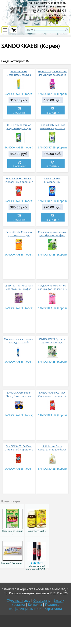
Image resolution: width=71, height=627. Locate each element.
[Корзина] (13, 29)
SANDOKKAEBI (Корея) (19, 94)
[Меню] (4, 29)
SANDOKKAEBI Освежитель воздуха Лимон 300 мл (19, 75)
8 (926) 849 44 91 (51, 10)
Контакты (35, 605)
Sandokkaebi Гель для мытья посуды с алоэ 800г (52, 128)
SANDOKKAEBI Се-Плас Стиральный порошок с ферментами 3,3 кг (52, 396)
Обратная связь (18, 600)
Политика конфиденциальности (34, 607)
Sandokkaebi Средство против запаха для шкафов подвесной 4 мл (19, 235)
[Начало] (35, 24)
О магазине (41, 600)
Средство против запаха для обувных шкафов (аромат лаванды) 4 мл (19, 289)
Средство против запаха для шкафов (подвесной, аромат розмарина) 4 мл (52, 289)
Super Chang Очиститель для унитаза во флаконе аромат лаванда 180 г (52, 75)
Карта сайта (53, 609)
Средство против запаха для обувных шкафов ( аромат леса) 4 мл (52, 235)
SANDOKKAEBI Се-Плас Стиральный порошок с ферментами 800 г (19, 182)
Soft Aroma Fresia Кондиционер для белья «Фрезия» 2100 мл (52, 449)
